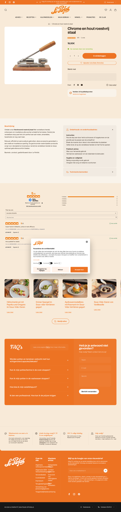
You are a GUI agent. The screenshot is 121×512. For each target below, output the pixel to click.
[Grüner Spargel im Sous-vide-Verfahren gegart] (46, 288)
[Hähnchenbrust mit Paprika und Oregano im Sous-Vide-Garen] (17, 288)
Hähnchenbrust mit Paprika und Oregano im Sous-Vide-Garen (16, 304)
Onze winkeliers (51, 484)
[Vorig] (37, 2)
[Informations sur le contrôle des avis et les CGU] (42, 203)
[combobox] (110, 2)
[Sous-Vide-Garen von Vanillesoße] (104, 288)
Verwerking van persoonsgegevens (42, 488)
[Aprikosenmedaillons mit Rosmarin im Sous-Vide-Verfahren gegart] (75, 288)
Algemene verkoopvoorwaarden (43, 466)
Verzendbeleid (41, 475)
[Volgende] (84, 2)
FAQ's (48, 347)
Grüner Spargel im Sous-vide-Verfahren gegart (45, 304)
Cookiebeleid (40, 478)
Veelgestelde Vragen (52, 466)
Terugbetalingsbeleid (43, 484)
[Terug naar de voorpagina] (49, 24)
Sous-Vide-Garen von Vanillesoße (103, 303)
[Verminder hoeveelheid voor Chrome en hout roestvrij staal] (70, 56)
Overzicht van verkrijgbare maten (52, 477)
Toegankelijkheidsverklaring (45, 492)
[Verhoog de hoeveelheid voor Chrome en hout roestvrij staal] (79, 56)
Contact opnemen (51, 471)
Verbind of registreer (79, 94)
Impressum (39, 481)
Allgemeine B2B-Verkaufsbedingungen (43, 471)
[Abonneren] (105, 471)
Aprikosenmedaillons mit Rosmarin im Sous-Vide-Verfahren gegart (75, 304)
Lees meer (10, 312)
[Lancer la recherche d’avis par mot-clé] (116, 217)
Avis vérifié (114, 223)
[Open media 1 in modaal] (33, 55)
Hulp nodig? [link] (112, 85)
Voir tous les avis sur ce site (33, 206)
